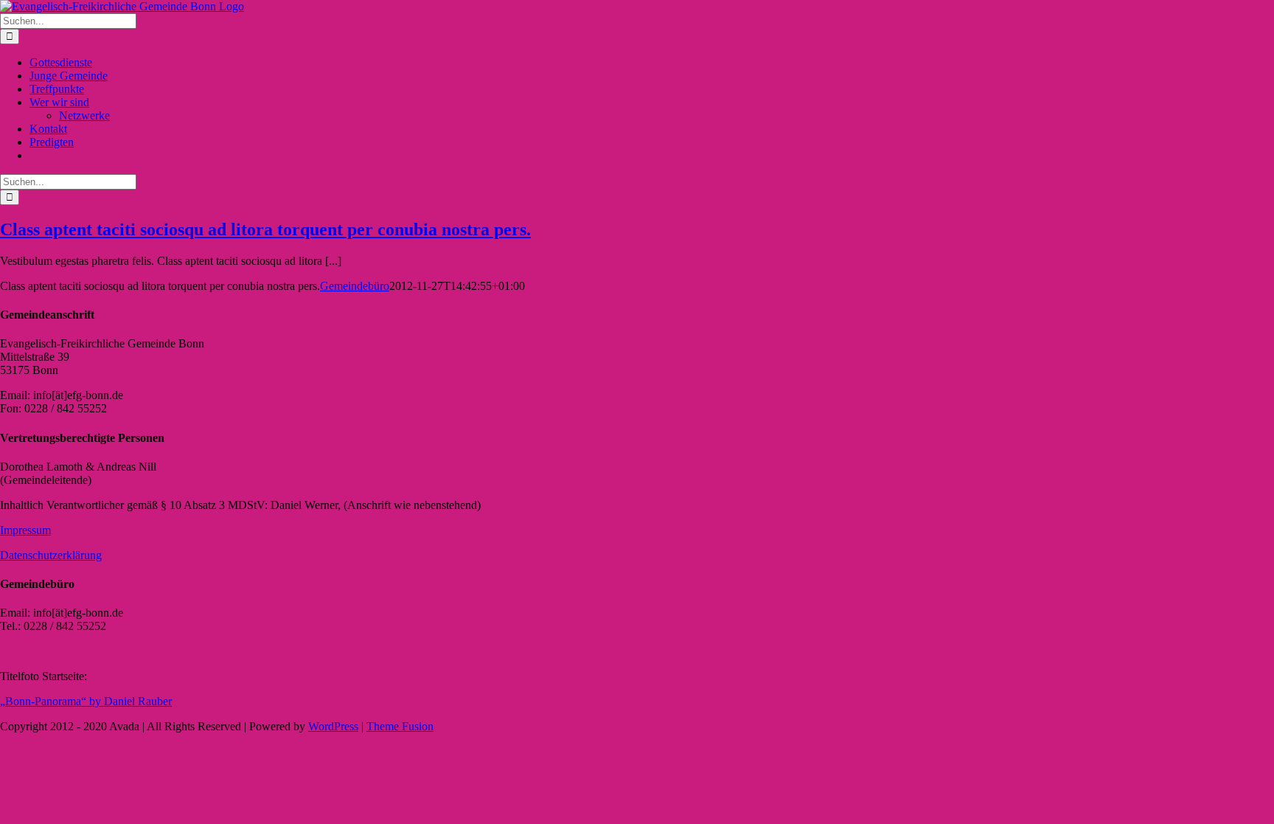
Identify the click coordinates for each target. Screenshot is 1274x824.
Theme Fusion (400, 726)
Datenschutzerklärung (51, 555)
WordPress (333, 726)
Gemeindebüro (354, 286)
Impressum (25, 530)
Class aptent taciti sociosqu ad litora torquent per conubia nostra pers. (265, 229)
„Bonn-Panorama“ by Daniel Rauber (86, 701)
